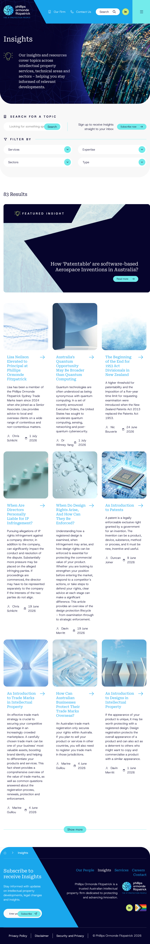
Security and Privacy (70, 936)
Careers (138, 870)
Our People (85, 870)
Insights (104, 870)
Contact (139, 875)
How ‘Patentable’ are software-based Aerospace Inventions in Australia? (94, 266)
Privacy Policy (18, 936)
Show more (75, 829)
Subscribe (26, 913)
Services (121, 870)
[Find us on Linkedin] (125, 11)
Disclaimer (42, 936)
